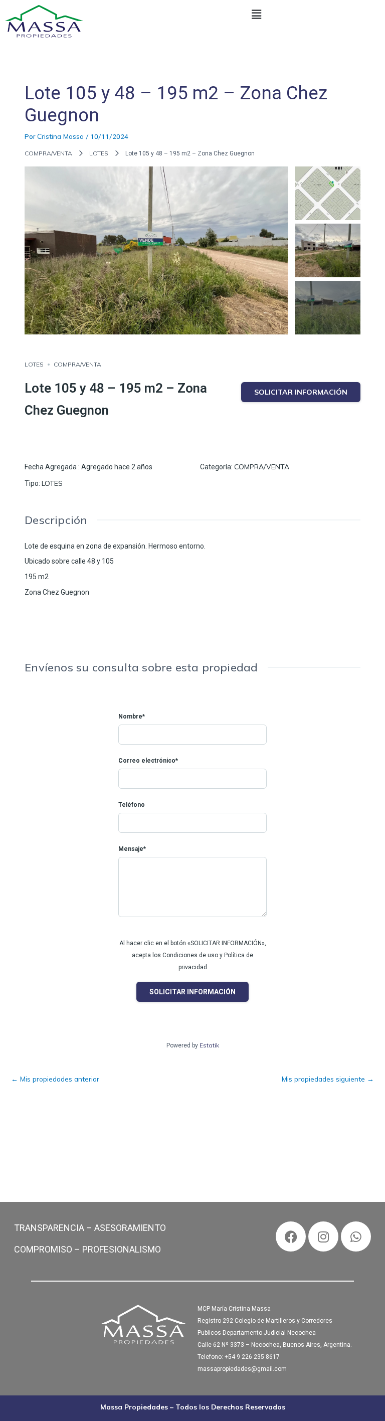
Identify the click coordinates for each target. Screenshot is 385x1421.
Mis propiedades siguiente (328, 1079)
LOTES (98, 153)
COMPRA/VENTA (48, 153)
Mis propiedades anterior (55, 1079)
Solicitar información (300, 392)
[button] (256, 14)
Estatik (209, 1045)
